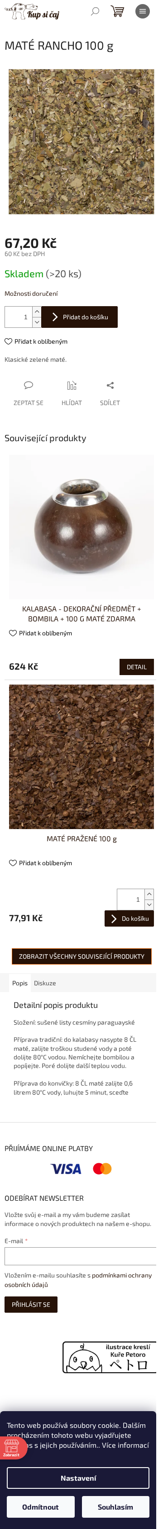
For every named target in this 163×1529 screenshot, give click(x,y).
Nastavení (78, 1477)
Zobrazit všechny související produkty (81, 956)
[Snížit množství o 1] (36, 322)
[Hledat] (95, 11)
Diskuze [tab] (45, 983)
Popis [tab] (20, 983)
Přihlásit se (31, 1304)
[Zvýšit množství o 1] (36, 312)
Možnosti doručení (31, 293)
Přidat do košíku (85, 317)
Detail (137, 667)
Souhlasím (115, 1506)
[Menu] (143, 11)
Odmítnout (40, 1506)
